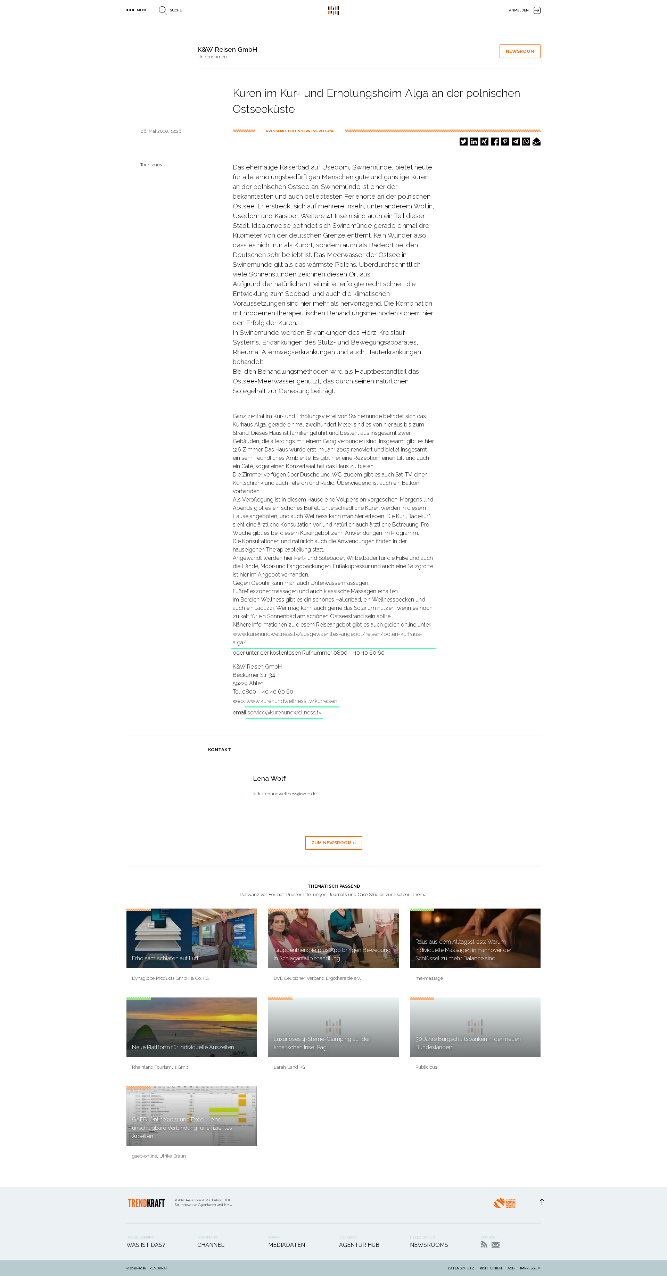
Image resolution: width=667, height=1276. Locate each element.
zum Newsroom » (333, 842)
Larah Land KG (289, 1067)
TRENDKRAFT (158, 1268)
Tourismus (151, 164)
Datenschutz (461, 1268)
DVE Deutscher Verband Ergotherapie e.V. (317, 978)
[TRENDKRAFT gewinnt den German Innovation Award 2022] (504, 1205)
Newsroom (520, 51)
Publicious (426, 1067)
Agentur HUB (359, 1245)
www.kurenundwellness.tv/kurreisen (291, 701)
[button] (464, 142)
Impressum (530, 1268)
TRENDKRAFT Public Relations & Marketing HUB (333, 10)
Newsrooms (429, 1245)
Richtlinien (491, 1268)
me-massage (429, 978)
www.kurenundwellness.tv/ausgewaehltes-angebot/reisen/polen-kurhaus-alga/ (327, 638)
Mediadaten (286, 1245)
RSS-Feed (484, 1244)
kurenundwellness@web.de (287, 793)
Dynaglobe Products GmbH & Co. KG (170, 978)
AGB (511, 1268)
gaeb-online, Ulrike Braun (159, 1156)
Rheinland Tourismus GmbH (161, 1067)
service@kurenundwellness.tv (284, 712)
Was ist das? (145, 1245)
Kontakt (496, 1245)
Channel (210, 1245)
